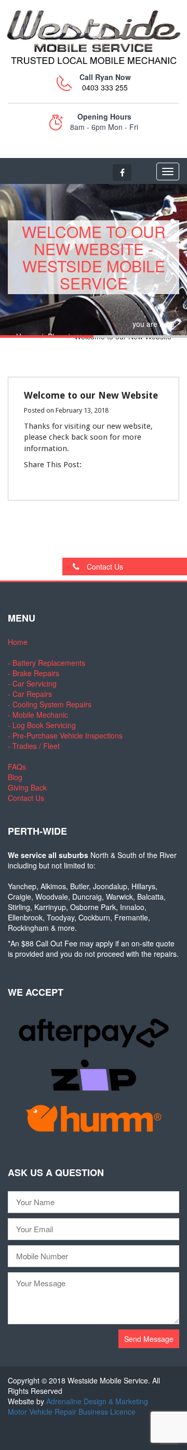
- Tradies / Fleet (34, 746)
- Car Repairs (30, 694)
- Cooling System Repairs (49, 704)
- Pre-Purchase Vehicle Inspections (65, 735)
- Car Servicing (32, 683)
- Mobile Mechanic (38, 714)
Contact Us (104, 566)
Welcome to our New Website (91, 395)
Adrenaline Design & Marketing (97, 1401)
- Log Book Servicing (42, 725)
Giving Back (27, 787)
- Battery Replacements (46, 662)
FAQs (17, 766)
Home (26, 336)
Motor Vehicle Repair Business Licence (72, 1411)
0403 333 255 (105, 87)
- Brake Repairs (33, 673)
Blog (55, 336)
